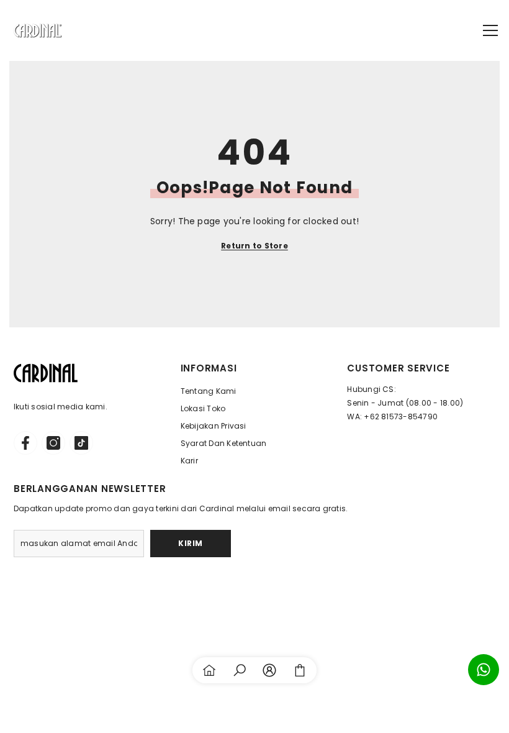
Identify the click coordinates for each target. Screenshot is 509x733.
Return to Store (254, 245)
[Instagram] (53, 443)
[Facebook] (25, 443)
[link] (239, 670)
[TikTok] (81, 443)
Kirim (190, 543)
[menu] (490, 30)
